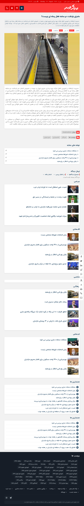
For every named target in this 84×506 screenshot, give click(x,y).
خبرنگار (64, 137)
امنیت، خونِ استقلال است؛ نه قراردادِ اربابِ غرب (49, 187)
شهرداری (60, 467)
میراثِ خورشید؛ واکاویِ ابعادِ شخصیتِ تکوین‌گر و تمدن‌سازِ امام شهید (42, 216)
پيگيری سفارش (41, 489)
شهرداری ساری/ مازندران (29, 471)
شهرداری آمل (49, 467)
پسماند (52, 483)
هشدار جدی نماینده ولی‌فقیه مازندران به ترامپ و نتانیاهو (46, 206)
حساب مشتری (19, 489)
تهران (74, 464)
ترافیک (18, 461)
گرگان (24, 483)
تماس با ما (30, 489)
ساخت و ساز (33, 464)
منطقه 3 (39, 477)
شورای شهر (32, 474)
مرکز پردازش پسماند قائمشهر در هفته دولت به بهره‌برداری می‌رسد (54, 401)
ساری (22, 464)
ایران (37, 461)
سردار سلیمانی (72, 467)
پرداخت (51, 489)
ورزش (74, 483)
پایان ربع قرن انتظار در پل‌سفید (67, 161)
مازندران (73, 477)
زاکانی (51, 464)
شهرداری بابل (36, 467)
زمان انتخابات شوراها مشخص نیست (65, 154)
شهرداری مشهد (58, 474)
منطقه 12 (19, 477)
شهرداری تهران (71, 471)
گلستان (14, 483)
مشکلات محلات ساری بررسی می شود (65, 151)
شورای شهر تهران (18, 474)
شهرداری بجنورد (23, 467)
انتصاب (47, 461)
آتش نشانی (72, 461)
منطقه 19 (51, 480)
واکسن (20, 480)
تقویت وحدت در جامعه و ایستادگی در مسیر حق (49, 197)
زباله (43, 464)
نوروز (41, 480)
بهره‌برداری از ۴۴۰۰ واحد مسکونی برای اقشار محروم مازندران (58, 158)
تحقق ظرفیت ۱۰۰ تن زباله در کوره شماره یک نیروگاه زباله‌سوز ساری (43, 311)
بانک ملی (28, 461)
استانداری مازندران (59, 461)
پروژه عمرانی (63, 483)
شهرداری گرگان (44, 474)
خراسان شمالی (63, 464)
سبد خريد (8, 489)
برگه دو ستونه (61, 489)
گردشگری (33, 483)
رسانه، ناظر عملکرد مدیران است (55, 302)
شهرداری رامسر (58, 471)
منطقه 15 (62, 480)
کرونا (43, 483)
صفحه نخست (73, 492)
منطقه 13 (73, 480)
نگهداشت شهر (31, 480)
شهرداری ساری (45, 471)
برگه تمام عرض (73, 489)
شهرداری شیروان (71, 474)
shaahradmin (67, 132)
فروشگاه (63, 492)
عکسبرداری (56, 137)
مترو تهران (47, 137)
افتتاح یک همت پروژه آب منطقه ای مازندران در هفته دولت (56, 411)
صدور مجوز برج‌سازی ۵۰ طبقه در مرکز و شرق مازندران (47, 263)
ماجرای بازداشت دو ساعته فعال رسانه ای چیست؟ (60, 16)
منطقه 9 (29, 477)
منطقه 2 (49, 477)
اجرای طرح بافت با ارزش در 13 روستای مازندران (49, 321)
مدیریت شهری (61, 477)
